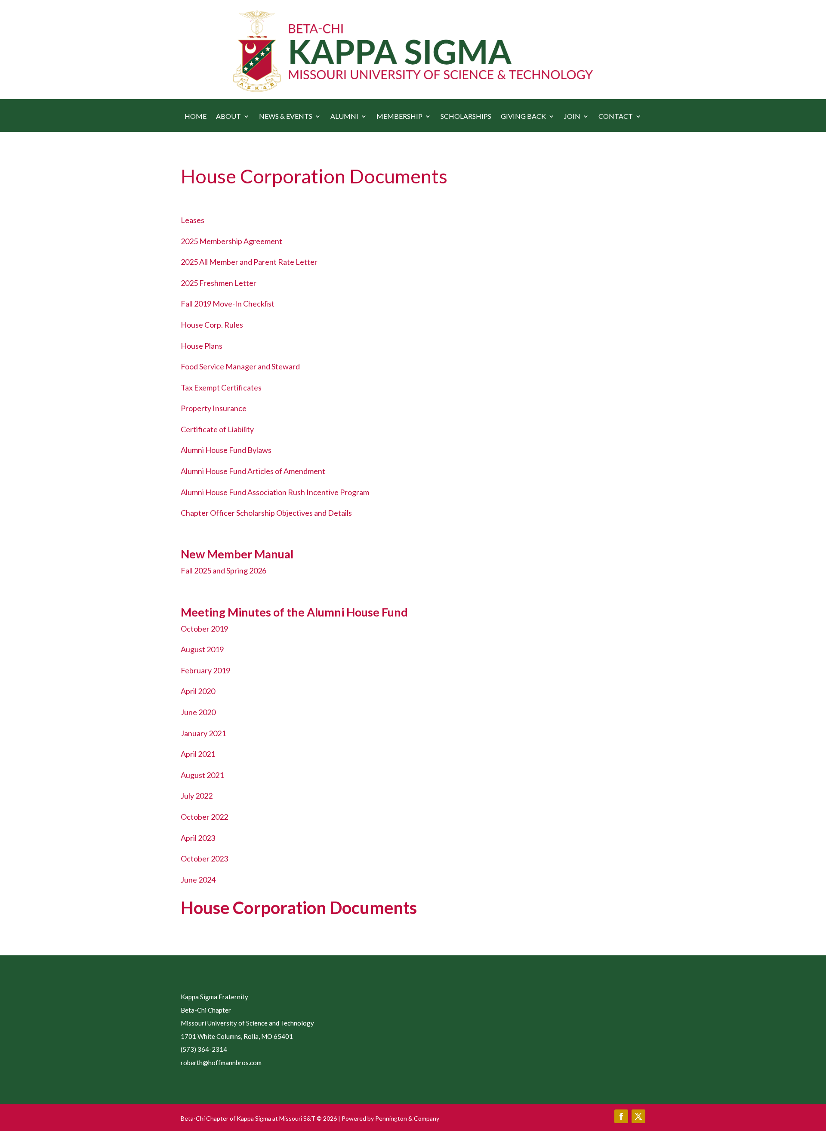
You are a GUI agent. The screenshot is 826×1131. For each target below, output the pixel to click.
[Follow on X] (638, 1116)
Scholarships (466, 116)
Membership (399, 116)
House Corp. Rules (212, 324)
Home (195, 116)
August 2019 (202, 649)
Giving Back (523, 116)
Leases (192, 220)
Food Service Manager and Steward (240, 366)
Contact (615, 116)
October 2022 (204, 816)
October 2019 (204, 628)
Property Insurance (214, 408)
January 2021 (203, 733)
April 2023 (198, 838)
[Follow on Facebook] (621, 1116)
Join (572, 116)
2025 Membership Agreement (231, 241)
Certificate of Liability (217, 429)
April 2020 (198, 691)
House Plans (201, 345)
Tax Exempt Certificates (221, 387)
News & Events (285, 116)
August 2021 (202, 775)
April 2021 (198, 754)
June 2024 (198, 879)
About (228, 116)
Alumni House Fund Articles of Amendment (253, 471)
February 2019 (205, 670)
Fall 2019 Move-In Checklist (227, 303)
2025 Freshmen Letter (218, 283)
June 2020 (198, 712)
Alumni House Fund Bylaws (226, 450)
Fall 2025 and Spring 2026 (223, 570)
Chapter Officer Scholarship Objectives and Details (266, 512)
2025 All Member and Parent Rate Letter (249, 261)
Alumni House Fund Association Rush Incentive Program (275, 492)
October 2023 (204, 858)
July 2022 (197, 795)
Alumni (344, 116)
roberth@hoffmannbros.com (221, 1062)
